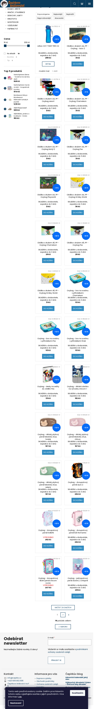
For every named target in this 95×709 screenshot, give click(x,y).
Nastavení (15, 703)
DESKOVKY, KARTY (15, 15)
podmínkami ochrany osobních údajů (68, 650)
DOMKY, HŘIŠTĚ (14, 9)
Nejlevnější (58, 14)
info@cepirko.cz (14, 678)
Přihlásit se (56, 660)
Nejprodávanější (44, 18)
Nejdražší (70, 14)
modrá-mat (44, 71)
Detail (48, 64)
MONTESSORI (13, 22)
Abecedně (59, 18)
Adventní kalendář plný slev (76, 678)
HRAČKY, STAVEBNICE (16, 12)
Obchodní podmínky (45, 681)
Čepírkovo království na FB (18, 684)
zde (20, 696)
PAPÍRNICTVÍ (13, 29)
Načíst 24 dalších (63, 607)
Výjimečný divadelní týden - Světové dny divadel (78, 683)
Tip (10, 60)
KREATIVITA (12, 19)
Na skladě (13, 53)
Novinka (12, 57)
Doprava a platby (43, 678)
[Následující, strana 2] (62, 614)
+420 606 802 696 (15, 680)
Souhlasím (77, 693)
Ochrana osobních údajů (47, 684)
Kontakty (40, 687)
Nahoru (63, 626)
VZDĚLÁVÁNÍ (12, 25)
